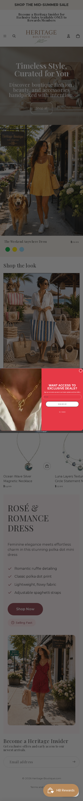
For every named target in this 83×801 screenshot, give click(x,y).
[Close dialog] (80, 370)
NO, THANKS (62, 412)
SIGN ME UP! (62, 404)
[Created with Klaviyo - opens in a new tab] (41, 432)
